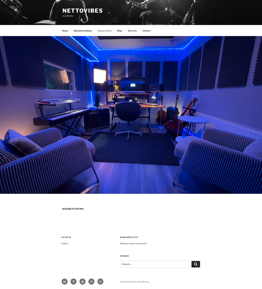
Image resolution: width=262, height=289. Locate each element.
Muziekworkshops (83, 30)
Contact (147, 30)
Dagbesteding (104, 30)
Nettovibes (82, 10)
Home (65, 30)
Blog (119, 30)
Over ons (132, 30)
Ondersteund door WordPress (134, 281)
